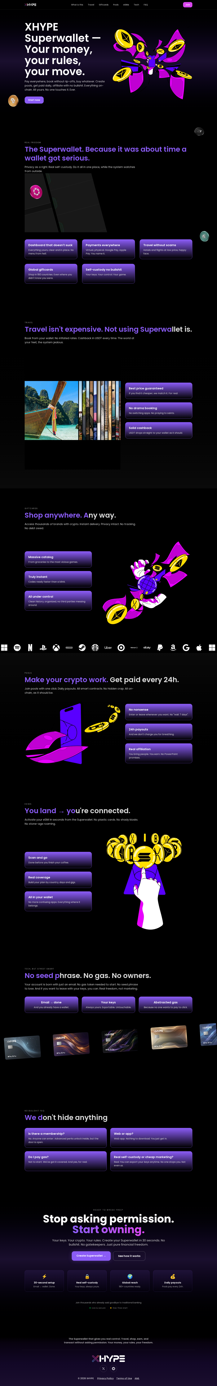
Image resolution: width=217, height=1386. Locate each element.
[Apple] (90, 647)
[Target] (12, 647)
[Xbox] (155, 647)
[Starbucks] (194, 647)
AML (137, 1378)
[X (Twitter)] (103, 1368)
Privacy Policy (105, 1378)
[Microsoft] (103, 647)
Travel (91, 4)
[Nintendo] (168, 647)
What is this (77, 4)
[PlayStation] (142, 647)
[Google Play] (77, 647)
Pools (116, 4)
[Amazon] (64, 647)
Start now (34, 100)
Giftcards (103, 4)
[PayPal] (51, 647)
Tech (136, 4)
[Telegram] (113, 1368)
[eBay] (38, 647)
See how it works (129, 1256)
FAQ (146, 4)
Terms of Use (124, 1378)
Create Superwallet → (91, 1255)
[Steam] (181, 647)
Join (187, 4)
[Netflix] (129, 647)
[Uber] (207, 647)
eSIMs (126, 4)
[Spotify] (116, 647)
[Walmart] (25, 647)
